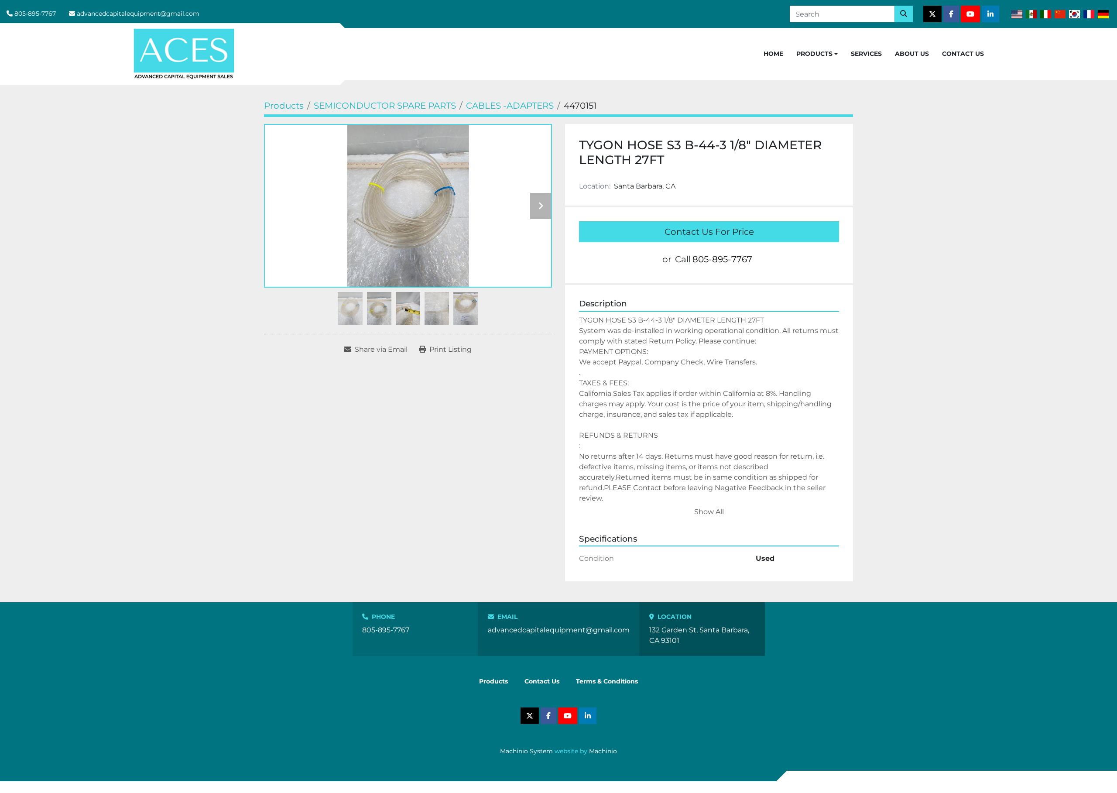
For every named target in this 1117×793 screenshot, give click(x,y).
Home (773, 54)
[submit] (903, 14)
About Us (912, 54)
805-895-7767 (35, 13)
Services (866, 54)
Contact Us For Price (709, 232)
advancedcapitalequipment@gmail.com (138, 13)
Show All (709, 512)
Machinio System (526, 751)
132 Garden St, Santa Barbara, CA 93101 (699, 635)
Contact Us (963, 54)
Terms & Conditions (607, 681)
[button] (817, 54)
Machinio (603, 751)
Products (814, 54)
